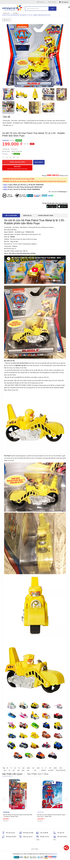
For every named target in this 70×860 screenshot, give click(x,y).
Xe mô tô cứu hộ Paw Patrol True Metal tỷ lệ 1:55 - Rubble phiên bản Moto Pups (26, 15)
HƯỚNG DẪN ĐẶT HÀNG (45, 215)
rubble (55, 768)
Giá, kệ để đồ (44, 832)
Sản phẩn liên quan (12, 774)
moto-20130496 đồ (60, 770)
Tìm (52, 8)
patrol (28, 768)
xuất (18, 770)
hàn (35, 770)
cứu (15, 768)
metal (38, 768)
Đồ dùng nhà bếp (28, 832)
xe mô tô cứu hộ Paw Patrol (19, 363)
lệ (45, 768)
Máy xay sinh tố (27, 836)
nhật (28, 770)
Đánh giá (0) (27, 215)
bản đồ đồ (50, 770)
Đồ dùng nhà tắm (11, 836)
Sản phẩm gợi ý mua (37, 774)
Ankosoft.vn (53, 854)
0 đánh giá (11, 140)
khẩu (23, 770)
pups (5, 770)
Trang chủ (6, 13)
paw (23, 768)
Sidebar (7, 19)
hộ (19, 768)
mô (7, 768)
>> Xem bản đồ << (59, 191)
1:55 (50, 768)
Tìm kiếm (15, 13)
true (33, 768)
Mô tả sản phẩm (11, 215)
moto (60, 768)
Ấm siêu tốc (60, 832)
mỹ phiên (43, 770)
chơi (13, 770)
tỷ (42, 768)
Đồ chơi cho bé (10, 832)
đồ (9, 770)
